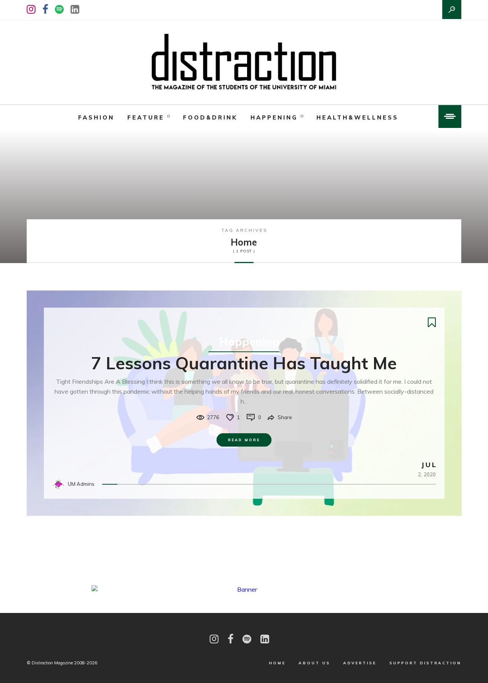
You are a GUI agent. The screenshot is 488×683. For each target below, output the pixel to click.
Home (277, 663)
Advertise (359, 663)
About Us (314, 663)
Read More (244, 440)
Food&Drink (210, 117)
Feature (145, 117)
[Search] (451, 9)
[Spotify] (59, 9)
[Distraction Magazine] (244, 62)
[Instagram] (31, 9)
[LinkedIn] (75, 9)
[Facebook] (45, 9)
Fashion (96, 117)
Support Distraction (425, 663)
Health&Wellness (357, 117)
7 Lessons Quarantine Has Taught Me (244, 362)
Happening (274, 117)
